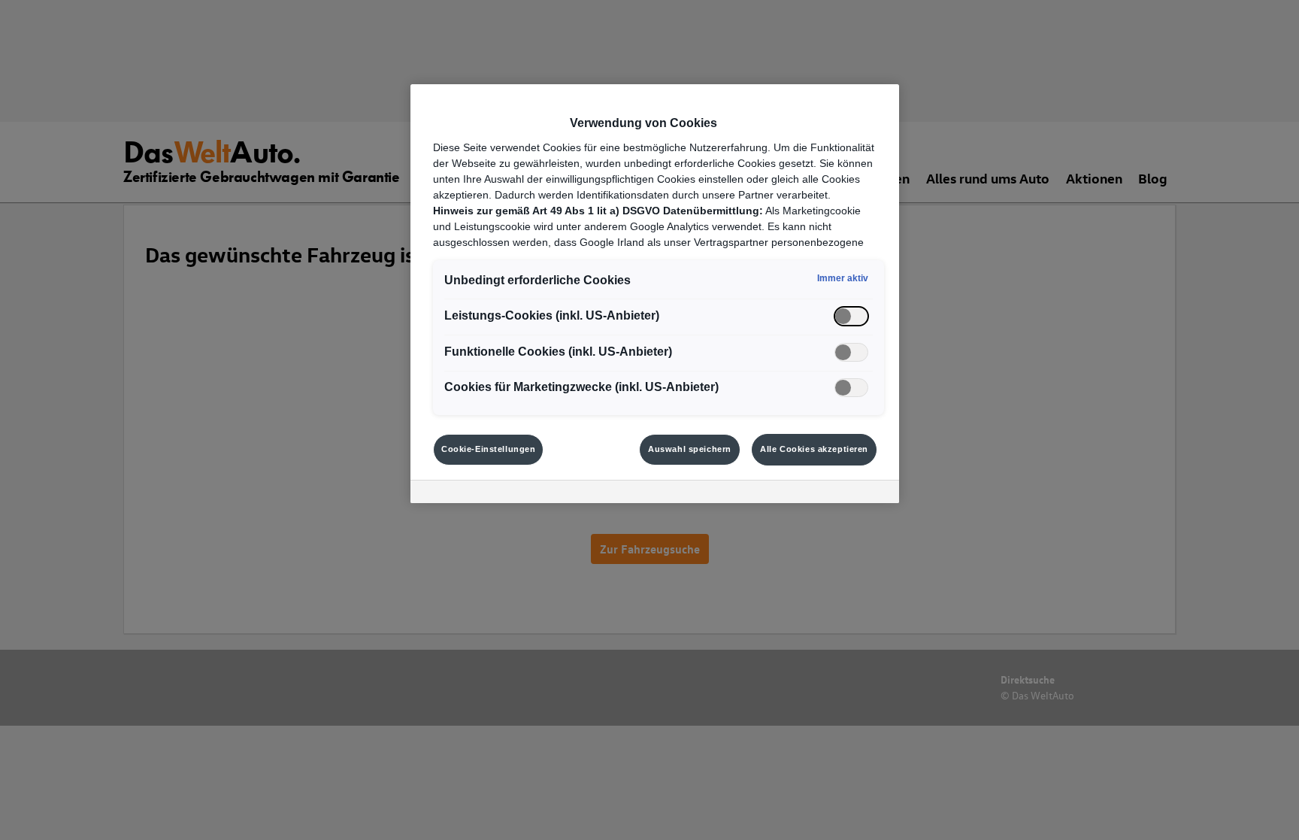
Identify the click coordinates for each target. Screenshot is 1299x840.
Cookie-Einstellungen (488, 448)
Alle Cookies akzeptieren (814, 448)
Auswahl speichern (689, 448)
